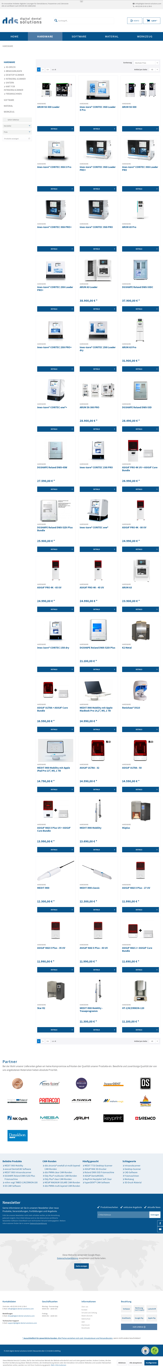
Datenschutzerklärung (38, 1223)
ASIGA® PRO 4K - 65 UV (49, 587)
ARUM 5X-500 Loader (48, 107)
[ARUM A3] (140, 570)
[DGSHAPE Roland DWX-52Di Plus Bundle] (55, 510)
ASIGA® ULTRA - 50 (132, 767)
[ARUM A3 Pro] (140, 330)
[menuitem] (83, 21)
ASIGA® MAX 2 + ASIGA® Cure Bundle (137, 949)
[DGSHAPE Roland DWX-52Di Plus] (98, 630)
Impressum (86, 1325)
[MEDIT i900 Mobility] (98, 810)
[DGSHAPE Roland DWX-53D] (140, 390)
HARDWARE (9, 62)
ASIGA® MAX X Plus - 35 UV (51, 948)
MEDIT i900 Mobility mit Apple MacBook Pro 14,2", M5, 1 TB (96, 709)
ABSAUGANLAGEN (13, 71)
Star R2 (41, 1008)
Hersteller (7, 126)
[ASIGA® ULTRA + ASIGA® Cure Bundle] (55, 690)
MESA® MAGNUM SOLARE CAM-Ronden (62, 1182)
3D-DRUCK (10, 67)
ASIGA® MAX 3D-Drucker (95, 1169)
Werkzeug (129, 1179)
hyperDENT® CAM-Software (97, 1182)
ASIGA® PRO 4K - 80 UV (134, 527)
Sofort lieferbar (13, 120)
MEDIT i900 (43, 887)
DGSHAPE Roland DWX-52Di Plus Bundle (55, 529)
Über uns (85, 1307)
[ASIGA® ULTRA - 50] (140, 750)
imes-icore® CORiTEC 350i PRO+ (54, 227)
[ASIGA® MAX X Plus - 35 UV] (55, 930)
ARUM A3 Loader (89, 287)
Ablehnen (122, 1363)
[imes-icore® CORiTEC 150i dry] (55, 630)
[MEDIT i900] (55, 870)
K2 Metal (127, 647)
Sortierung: (127, 62)
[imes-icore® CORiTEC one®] (98, 510)
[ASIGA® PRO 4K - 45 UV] (98, 570)
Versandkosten (106, 1338)
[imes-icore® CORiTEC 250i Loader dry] (98, 330)
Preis (6, 132)
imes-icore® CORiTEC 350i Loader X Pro (98, 109)
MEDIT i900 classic (90, 887)
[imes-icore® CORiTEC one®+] (55, 390)
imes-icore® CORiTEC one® (94, 527)
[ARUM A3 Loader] (98, 269)
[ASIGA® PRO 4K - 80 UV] (140, 510)
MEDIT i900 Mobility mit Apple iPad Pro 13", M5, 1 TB (53, 769)
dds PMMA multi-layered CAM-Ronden (62, 1185)
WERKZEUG (9, 111)
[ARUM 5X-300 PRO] (98, 390)
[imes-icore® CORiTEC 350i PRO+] (55, 209)
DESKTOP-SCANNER (14, 74)
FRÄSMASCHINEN (13, 93)
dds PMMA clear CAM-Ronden (58, 1172)
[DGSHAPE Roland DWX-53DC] (140, 269)
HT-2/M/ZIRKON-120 (133, 1008)
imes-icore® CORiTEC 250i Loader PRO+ (55, 289)
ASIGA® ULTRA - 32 (89, 767)
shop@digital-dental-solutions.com (21, 1316)
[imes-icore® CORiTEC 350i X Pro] (55, 149)
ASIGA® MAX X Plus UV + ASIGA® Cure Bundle (54, 829)
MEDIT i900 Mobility (90, 827)
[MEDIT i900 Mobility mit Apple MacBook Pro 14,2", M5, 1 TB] (98, 690)
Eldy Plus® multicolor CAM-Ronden (61, 1175)
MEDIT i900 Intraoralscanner (18, 1172)
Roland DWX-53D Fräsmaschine (99, 1172)
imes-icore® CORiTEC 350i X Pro (54, 167)
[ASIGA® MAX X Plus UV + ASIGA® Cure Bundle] (55, 810)
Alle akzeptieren (136, 1363)
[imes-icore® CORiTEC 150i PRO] (98, 450)
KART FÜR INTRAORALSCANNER (13, 88)
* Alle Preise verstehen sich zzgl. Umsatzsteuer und (61, 1338)
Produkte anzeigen (11, 138)
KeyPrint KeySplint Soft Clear (98, 1179)
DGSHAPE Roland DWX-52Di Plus (97, 647)
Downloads (86, 1328)
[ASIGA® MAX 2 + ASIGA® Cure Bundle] (140, 930)
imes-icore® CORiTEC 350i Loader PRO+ (98, 169)
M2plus (126, 827)
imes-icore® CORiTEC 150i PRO (96, 467)
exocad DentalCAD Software (18, 1169)
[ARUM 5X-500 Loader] (55, 89)
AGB (83, 1322)
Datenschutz (86, 1319)
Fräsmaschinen (132, 1175)
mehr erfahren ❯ (139, 1327)
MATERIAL (8, 105)
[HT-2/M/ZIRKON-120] (140, 990)
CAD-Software (131, 1172)
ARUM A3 (127, 587)
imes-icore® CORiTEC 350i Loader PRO (140, 169)
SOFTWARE (9, 100)
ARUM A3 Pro (129, 347)
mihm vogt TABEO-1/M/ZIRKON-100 (21, 1182)
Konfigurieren (151, 1363)
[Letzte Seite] (47, 69)
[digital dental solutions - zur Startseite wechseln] (22, 21)
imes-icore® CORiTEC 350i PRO (96, 227)
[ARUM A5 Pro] (140, 209)
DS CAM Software (13, 1185)
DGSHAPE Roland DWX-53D (137, 407)
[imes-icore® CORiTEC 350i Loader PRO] (140, 149)
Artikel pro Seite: (140, 69)
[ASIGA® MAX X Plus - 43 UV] (98, 930)
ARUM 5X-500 (129, 107)
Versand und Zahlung (89, 1313)
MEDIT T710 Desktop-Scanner (98, 1165)
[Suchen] (56, 20)
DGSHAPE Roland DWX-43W (52, 467)
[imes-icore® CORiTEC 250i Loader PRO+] (55, 269)
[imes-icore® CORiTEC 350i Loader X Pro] (98, 89)
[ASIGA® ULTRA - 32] (98, 750)
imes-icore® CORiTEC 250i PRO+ (54, 347)
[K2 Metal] (140, 630)
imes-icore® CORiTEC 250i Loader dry (98, 349)
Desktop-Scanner (133, 1169)
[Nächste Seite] (43, 69)
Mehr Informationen (58, 1365)
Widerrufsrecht (87, 1316)
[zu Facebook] (160, 1223)
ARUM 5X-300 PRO (89, 407)
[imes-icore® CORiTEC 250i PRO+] (55, 330)
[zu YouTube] (160, 1229)
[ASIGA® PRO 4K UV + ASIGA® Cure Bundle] (140, 450)
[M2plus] (140, 810)
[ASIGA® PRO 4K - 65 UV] (55, 570)
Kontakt (84, 1310)
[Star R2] (55, 990)
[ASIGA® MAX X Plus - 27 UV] (140, 870)
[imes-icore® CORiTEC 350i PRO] (98, 209)
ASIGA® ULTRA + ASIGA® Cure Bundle (52, 709)
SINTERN (9, 82)
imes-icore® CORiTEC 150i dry (53, 647)
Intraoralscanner (132, 1165)
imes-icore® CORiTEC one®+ (52, 407)
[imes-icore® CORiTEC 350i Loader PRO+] (98, 149)
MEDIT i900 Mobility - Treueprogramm (91, 1010)
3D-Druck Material (133, 1182)
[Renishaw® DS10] (140, 690)
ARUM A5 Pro (129, 227)
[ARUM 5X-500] (140, 89)
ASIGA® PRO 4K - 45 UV (92, 587)
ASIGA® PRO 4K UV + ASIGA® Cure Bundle (139, 469)
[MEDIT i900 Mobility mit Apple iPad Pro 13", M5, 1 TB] (55, 750)
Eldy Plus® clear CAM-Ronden (58, 1179)
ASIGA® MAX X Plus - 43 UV (94, 948)
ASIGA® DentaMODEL (94, 1175)
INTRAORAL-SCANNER (15, 78)
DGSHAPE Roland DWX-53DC (137, 287)
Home (15, 36)
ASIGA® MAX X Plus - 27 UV (136, 887)
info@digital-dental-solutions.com (148, 3)
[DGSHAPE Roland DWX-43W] (55, 450)
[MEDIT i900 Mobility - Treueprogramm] (98, 990)
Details (54, 129)
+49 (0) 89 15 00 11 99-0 (143, 6)
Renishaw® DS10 (131, 707)
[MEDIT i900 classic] (98, 870)
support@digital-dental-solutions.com (22, 1323)
